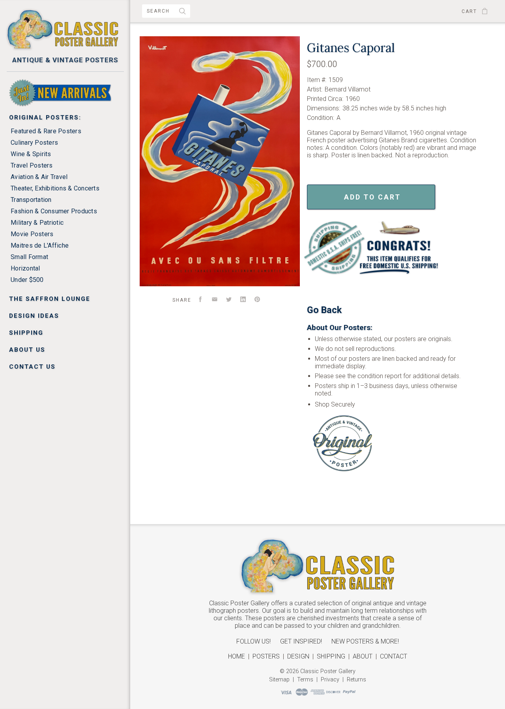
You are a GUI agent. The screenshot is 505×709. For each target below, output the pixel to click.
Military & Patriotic (37, 222)
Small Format (29, 257)
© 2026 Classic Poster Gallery (317, 671)
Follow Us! (253, 641)
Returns (356, 679)
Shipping (26, 332)
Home (236, 656)
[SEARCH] (182, 12)
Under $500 (27, 280)
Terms (305, 679)
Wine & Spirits (31, 154)
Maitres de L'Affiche (40, 245)
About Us (27, 349)
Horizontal (25, 268)
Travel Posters (32, 165)
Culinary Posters (34, 142)
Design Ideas (34, 315)
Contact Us (32, 366)
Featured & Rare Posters (46, 131)
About (362, 656)
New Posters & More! (365, 641)
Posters (266, 656)
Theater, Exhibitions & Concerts (55, 188)
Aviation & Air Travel (39, 177)
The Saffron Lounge (49, 298)
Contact (393, 656)
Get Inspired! (301, 641)
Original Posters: (45, 117)
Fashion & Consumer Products (54, 211)
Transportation (31, 199)
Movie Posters (32, 234)
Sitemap (279, 679)
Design (298, 656)
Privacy (330, 679)
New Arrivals (36, 82)
